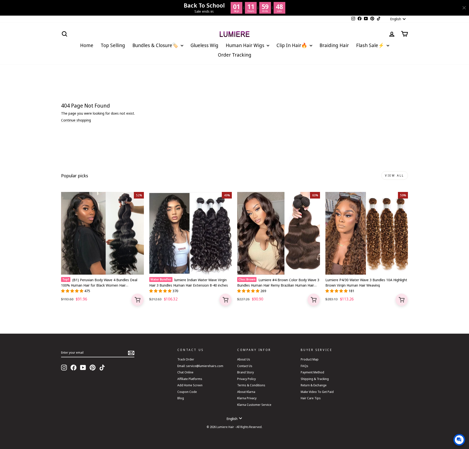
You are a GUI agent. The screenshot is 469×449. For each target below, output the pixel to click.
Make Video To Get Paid (317, 391)
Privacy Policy (246, 379)
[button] (72, 290)
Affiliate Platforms (189, 379)
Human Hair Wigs (246, 45)
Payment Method (312, 372)
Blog (180, 398)
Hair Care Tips (311, 398)
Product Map (310, 359)
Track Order (185, 359)
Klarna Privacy (246, 398)
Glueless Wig (204, 45)
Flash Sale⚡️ (370, 45)
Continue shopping (76, 120)
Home (86, 45)
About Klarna (246, 391)
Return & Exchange (314, 385)
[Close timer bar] (464, 8)
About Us (243, 359)
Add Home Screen (190, 385)
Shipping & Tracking (315, 379)
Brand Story (245, 372)
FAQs (304, 366)
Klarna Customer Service (254, 404)
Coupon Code (187, 391)
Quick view (137, 300)
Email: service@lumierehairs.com (200, 366)
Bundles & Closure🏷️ (156, 45)
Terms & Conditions (251, 385)
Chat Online (185, 372)
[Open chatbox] (459, 440)
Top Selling (113, 45)
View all (394, 175)
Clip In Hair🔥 (293, 45)
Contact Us (244, 366)
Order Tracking (234, 54)
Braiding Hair (334, 45)
